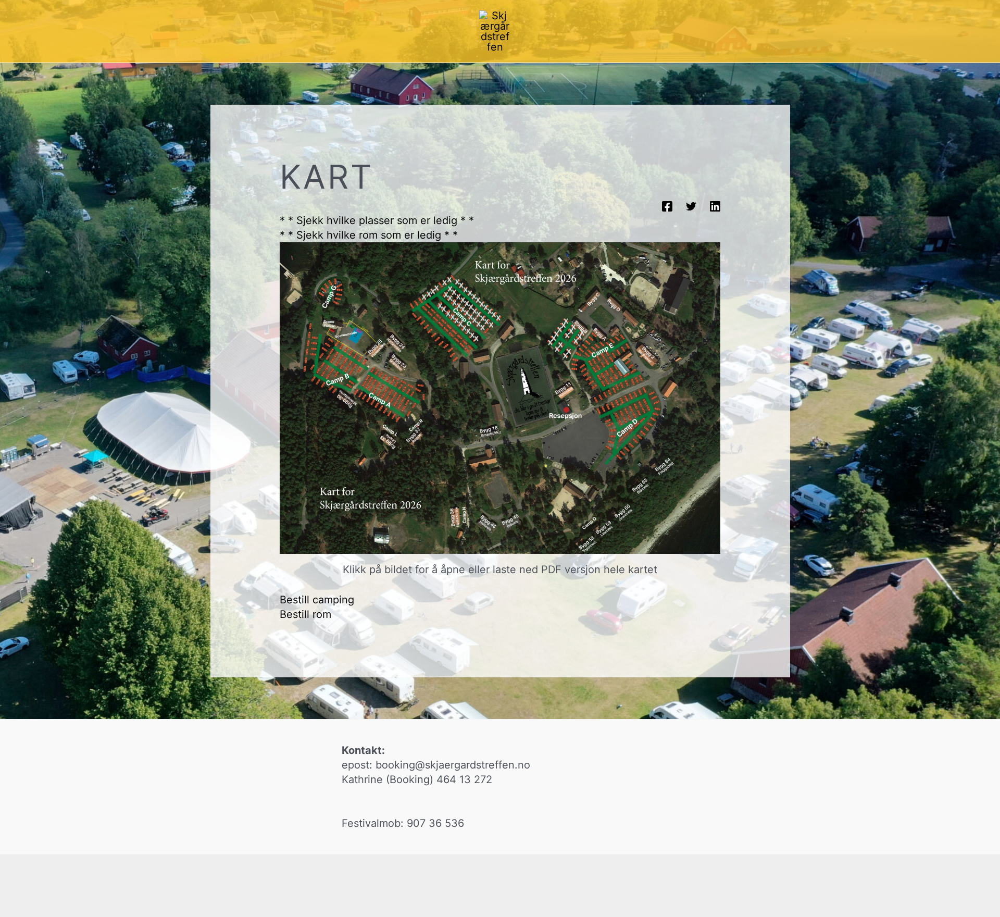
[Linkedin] (715, 206)
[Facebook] (667, 206)
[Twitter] (691, 206)
